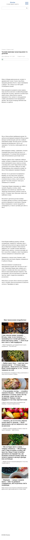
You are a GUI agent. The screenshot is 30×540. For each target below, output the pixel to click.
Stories (12, 2)
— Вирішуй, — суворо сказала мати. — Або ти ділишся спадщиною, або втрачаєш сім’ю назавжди (14, 482)
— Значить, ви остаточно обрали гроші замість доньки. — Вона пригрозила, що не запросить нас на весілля (14, 423)
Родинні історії (21, 56)
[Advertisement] (15, 29)
